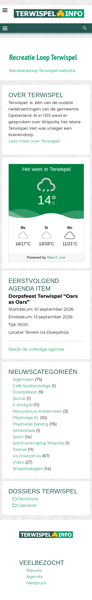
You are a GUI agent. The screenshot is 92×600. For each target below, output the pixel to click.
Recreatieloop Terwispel (34, 70)
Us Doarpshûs (27, 455)
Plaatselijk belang (30, 424)
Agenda (34, 576)
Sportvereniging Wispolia (38, 443)
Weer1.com (56, 257)
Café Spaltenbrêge (32, 385)
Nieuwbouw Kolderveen (37, 411)
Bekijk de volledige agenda (36, 349)
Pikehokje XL (26, 417)
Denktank (27, 498)
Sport (18, 436)
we (62, 70)
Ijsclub (19, 398)
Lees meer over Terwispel (34, 141)
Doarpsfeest (25, 392)
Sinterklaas (24, 430)
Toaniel (20, 449)
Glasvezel (27, 505)
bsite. (70, 70)
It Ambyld (23, 404)
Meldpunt (36, 583)
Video (18, 462)
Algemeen (23, 379)
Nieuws (34, 570)
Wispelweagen (28, 468)
